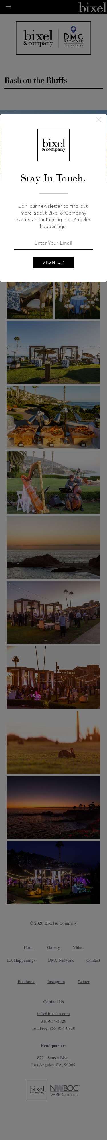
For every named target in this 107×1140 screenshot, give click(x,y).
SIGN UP (53, 262)
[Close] (98, 119)
